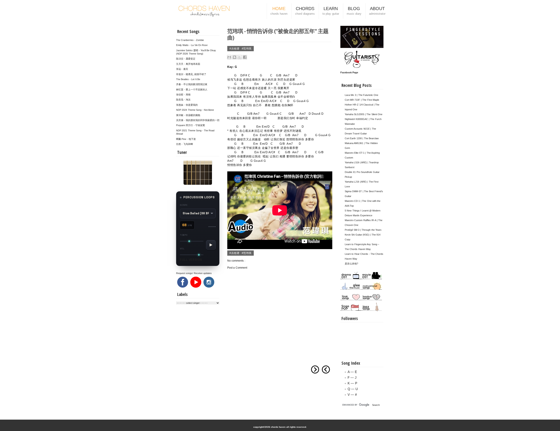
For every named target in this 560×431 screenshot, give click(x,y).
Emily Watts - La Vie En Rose (192, 45)
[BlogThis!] (234, 57)
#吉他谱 (234, 48)
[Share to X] (239, 57)
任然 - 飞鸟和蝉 (184, 144)
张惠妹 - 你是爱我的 (187, 105)
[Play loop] (211, 245)
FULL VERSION (191, 260)
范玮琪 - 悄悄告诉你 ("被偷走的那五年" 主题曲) (277, 34)
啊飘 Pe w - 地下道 (186, 139)
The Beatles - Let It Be (188, 79)
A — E (352, 372)
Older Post (315, 369)
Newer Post (325, 369)
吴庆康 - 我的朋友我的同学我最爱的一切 (197, 120)
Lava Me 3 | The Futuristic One (361, 95)
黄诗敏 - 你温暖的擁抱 (188, 115)
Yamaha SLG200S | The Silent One (363, 114)
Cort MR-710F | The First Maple (362, 100)
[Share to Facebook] (245, 57)
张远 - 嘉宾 (182, 69)
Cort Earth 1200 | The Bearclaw (362, 138)
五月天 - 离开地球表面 (188, 64)
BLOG (354, 10)
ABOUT (377, 10)
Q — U (353, 389)
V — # (352, 394)
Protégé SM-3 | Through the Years (363, 230)
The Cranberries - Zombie (190, 40)
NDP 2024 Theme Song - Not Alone (195, 110)
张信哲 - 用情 (183, 94)
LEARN (330, 10)
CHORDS (305, 10)
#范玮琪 (247, 48)
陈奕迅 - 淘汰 (183, 99)
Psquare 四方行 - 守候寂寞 (190, 125)
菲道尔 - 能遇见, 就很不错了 (191, 74)
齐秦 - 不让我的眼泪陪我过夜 (191, 84)
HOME (278, 10)
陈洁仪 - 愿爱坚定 (185, 58)
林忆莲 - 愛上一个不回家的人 (191, 89)
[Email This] (229, 57)
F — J (352, 377)
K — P (352, 383)
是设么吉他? (351, 263)
